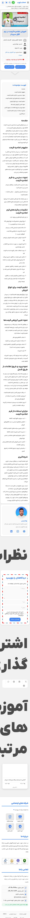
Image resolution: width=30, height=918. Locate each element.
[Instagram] (18, 531)
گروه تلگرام (20, 831)
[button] (28, 2)
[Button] (13, 2)
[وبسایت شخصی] (24, 531)
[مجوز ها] (15, 861)
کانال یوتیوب (20, 821)
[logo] (21, 2)
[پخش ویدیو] (15, 19)
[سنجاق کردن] (14, 682)
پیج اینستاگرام (10, 821)
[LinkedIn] (11, 531)
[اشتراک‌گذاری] (25, 682)
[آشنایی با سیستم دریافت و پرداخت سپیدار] (15, 771)
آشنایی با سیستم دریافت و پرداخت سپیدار (15, 780)
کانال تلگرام (10, 831)
